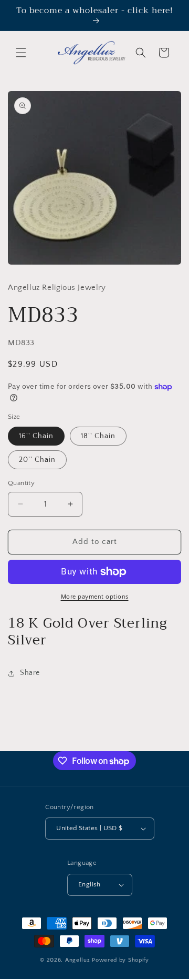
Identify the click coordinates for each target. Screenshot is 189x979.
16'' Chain (36, 436)
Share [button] (30, 673)
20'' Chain (37, 460)
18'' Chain (98, 436)
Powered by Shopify (120, 960)
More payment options (95, 596)
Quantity (21, 483)
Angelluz (78, 960)
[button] (21, 52)
